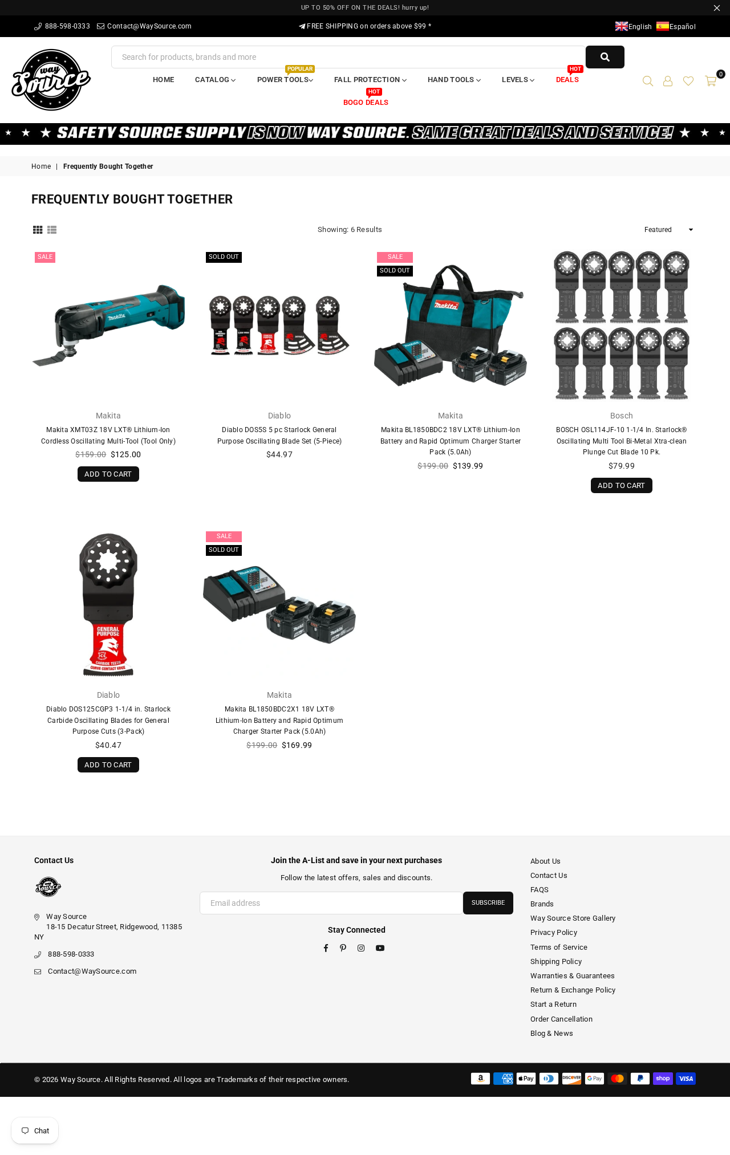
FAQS (539, 889)
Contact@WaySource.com (149, 26)
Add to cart (108, 472)
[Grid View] (37, 229)
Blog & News (551, 1033)
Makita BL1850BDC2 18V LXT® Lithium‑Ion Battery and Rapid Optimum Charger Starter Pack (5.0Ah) (450, 441)
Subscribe (488, 902)
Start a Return (553, 1004)
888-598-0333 (66, 26)
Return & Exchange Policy (573, 990)
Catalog (213, 79)
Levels (516, 79)
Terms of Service (558, 947)
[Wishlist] (688, 79)
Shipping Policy (556, 961)
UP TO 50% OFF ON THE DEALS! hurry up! (365, 7)
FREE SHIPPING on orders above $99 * (368, 26)
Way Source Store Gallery (573, 918)
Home (163, 79)
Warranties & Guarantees (572, 975)
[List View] (52, 229)
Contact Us (548, 875)
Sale (45, 257)
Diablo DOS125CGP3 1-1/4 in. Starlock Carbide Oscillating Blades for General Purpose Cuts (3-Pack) (108, 720)
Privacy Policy (553, 932)
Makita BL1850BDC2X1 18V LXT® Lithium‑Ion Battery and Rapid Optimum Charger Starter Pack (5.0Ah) (279, 720)
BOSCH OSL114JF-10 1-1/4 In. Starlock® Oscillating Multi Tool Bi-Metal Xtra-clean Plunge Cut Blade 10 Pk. (621, 441)
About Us (545, 861)
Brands (542, 904)
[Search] (648, 79)
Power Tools (285, 76)
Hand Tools (452, 79)
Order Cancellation (561, 1019)
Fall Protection (368, 79)
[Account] (668, 79)
